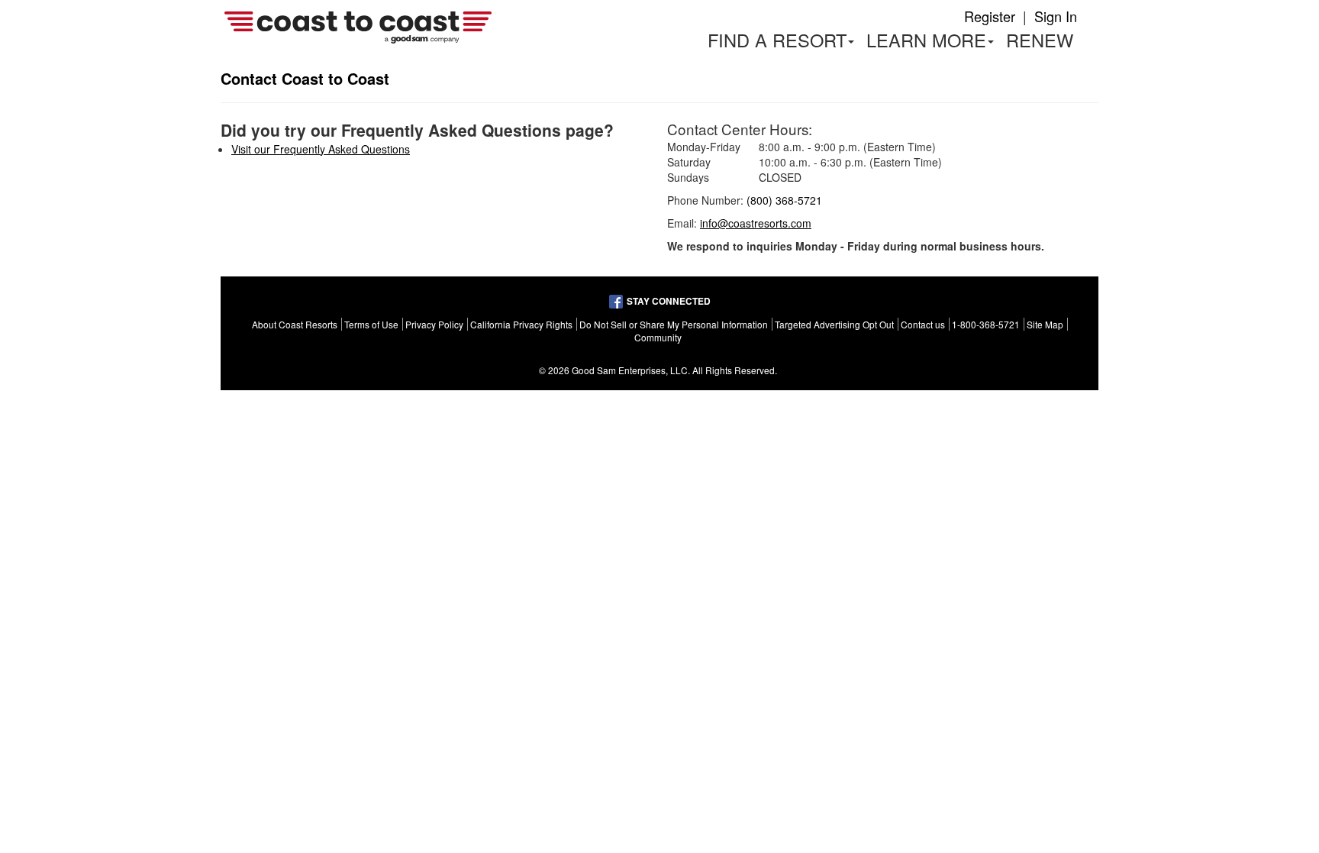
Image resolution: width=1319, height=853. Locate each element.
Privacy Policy (434, 324)
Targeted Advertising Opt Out (834, 324)
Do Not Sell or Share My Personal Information (673, 324)
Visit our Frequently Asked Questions (320, 149)
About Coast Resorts (294, 324)
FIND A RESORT (777, 40)
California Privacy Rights (521, 324)
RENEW (1039, 40)
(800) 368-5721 (784, 200)
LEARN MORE (933, 42)
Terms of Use (371, 324)
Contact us (923, 324)
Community (658, 337)
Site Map (1045, 324)
